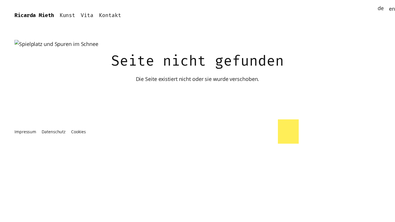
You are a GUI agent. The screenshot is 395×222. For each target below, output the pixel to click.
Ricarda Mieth (34, 15)
